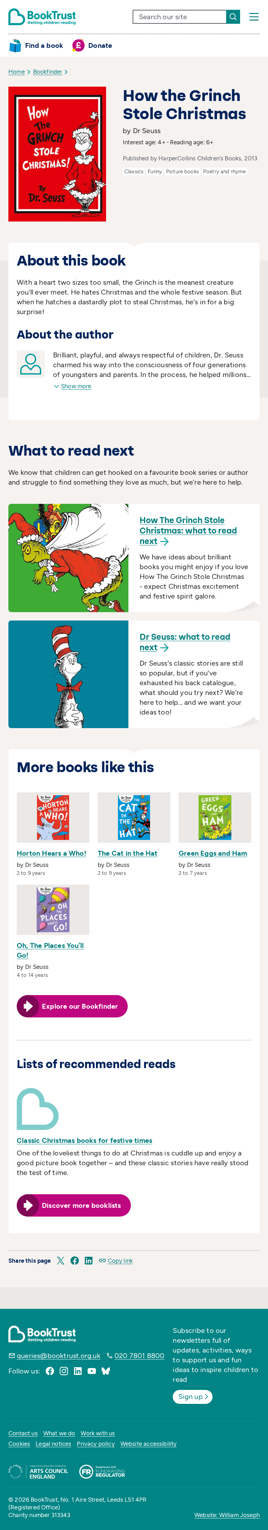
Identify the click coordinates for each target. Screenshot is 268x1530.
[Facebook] (50, 1371)
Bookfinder (47, 71)
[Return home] (42, 16)
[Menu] (254, 16)
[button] (61, 1260)
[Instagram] (64, 1371)
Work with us (98, 1433)
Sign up (190, 1396)
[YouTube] (92, 1371)
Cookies (19, 1443)
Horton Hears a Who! (51, 853)
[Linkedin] (78, 1371)
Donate (100, 45)
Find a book (44, 45)
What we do (59, 1433)
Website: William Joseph (227, 1514)
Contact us (23, 1433)
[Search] (233, 17)
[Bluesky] (106, 1371)
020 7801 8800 (139, 1355)
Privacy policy (95, 1443)
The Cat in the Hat (128, 853)
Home (16, 71)
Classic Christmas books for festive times (84, 1140)
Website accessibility (148, 1443)
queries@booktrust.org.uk (58, 1355)
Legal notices (53, 1443)
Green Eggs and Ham (213, 853)
